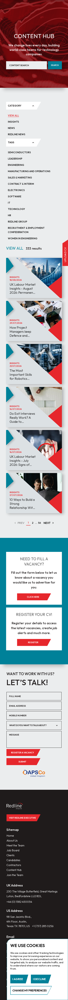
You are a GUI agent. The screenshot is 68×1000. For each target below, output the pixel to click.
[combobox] (34, 725)
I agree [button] (17, 979)
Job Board (12, 850)
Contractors (13, 865)
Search (55, 65)
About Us (12, 840)
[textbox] (31, 725)
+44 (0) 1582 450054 (19, 901)
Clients (10, 855)
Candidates (13, 860)
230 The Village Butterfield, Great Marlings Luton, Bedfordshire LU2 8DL (32, 894)
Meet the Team (15, 845)
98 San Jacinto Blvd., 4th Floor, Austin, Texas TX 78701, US (19, 921)
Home (10, 835)
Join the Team (14, 875)
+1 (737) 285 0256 (43, 926)
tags (11, 142)
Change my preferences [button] (29, 990)
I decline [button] (39, 979)
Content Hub (14, 870)
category (14, 105)
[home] (16, 806)
